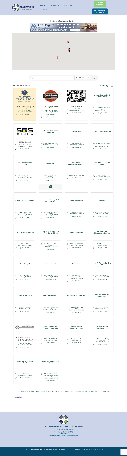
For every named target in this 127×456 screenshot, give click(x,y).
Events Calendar (40, 391)
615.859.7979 (63, 434)
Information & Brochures (94, 391)
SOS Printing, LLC (25, 142)
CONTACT (43, 9)
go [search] (94, 78)
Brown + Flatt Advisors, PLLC (50, 107)
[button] (57, 57)
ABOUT (42, 6)
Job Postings (77, 391)
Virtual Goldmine (97, 449)
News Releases (31, 391)
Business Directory (21, 391)
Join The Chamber (105, 391)
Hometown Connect (76, 106)
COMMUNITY (68, 6)
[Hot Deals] (50, 188)
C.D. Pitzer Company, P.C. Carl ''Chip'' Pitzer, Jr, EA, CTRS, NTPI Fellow (25, 339)
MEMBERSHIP (54, 6)
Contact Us (84, 391)
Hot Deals (48, 391)
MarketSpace (69, 391)
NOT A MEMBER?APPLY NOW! (100, 11)
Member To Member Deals (58, 391)
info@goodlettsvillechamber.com (65, 436)
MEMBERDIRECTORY (100, 3)
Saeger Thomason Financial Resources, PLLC (25, 107)
